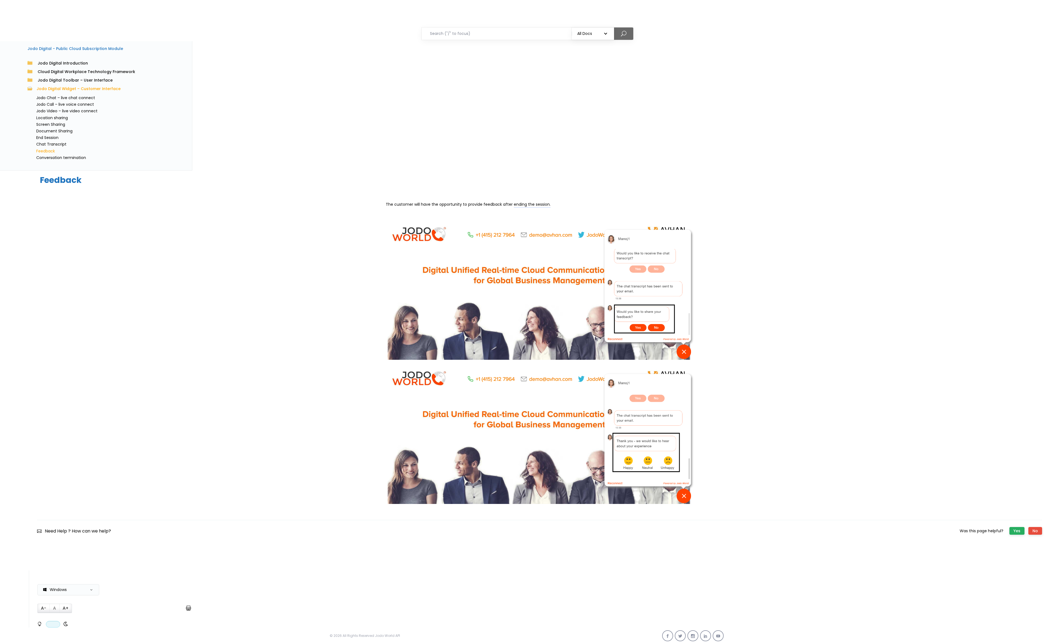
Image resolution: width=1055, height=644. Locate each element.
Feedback (45, 151)
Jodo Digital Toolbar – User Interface (75, 80)
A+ (65, 608)
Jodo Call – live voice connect (65, 104)
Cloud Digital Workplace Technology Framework (86, 71)
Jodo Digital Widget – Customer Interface (79, 88)
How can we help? (91, 531)
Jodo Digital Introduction (63, 63)
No (1035, 531)
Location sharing (52, 118)
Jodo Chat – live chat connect (65, 98)
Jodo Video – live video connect (67, 111)
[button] (68, 589)
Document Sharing (54, 131)
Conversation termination (61, 157)
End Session (47, 137)
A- (43, 608)
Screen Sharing (50, 124)
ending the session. (532, 204)
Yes (1017, 531)
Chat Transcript (51, 144)
